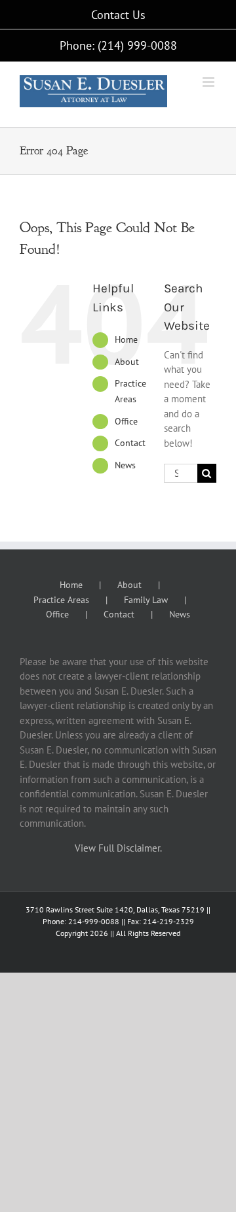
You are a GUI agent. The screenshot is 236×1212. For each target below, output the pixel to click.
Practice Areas (61, 600)
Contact (130, 443)
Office (126, 421)
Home (126, 339)
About (127, 362)
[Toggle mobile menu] (209, 82)
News (125, 465)
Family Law (146, 600)
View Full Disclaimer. (118, 848)
